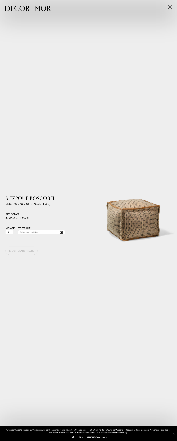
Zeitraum (24, 228)
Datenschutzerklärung (97, 437)
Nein (81, 437)
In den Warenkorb (21, 250)
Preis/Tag (12, 214)
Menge (10, 228)
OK (73, 437)
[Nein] (173, 433)
